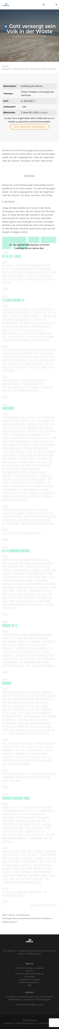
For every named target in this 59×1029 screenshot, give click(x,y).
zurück (5, 66)
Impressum (8, 1023)
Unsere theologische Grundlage (29, 974)
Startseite (6, 69)
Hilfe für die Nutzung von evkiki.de (29, 968)
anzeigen (43, 112)
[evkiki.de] (6, 5)
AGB (29, 985)
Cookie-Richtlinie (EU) (46, 1023)
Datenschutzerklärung (29, 982)
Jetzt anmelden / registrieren (29, 127)
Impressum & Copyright (29, 979)
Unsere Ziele (29, 976)
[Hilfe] (55, 4)
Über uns (29, 971)
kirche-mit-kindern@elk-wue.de (29, 1004)
